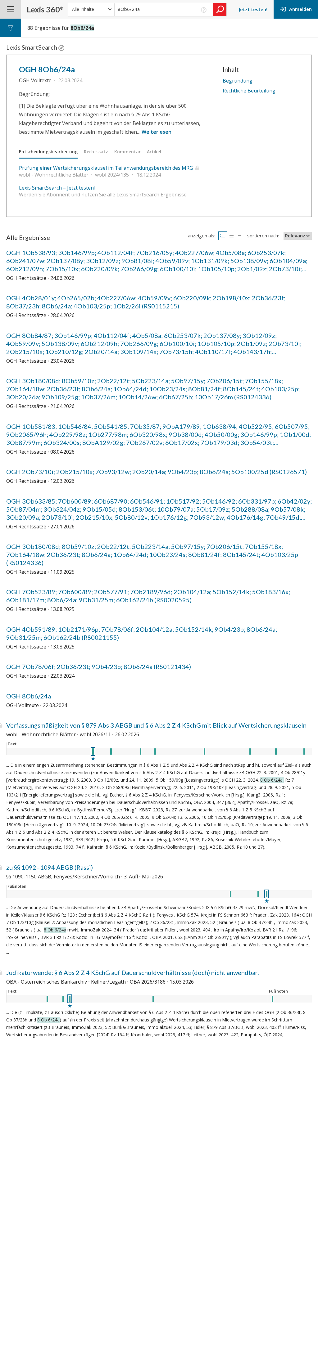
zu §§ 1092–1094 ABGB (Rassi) (49, 867)
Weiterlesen (156, 131)
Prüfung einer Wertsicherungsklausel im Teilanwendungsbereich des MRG (106, 167)
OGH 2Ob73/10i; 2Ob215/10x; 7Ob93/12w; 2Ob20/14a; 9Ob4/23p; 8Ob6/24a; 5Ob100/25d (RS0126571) (156, 471)
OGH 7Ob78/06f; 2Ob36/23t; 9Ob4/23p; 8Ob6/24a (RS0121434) (98, 666)
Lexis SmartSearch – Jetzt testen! (57, 187)
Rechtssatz (96, 152)
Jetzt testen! (253, 9)
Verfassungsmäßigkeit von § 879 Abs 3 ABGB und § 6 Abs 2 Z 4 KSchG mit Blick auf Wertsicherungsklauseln (156, 725)
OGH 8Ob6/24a (47, 69)
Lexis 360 (45, 9)
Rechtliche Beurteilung (249, 90)
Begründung (237, 80)
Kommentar (127, 152)
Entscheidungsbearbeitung (48, 152)
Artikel (154, 152)
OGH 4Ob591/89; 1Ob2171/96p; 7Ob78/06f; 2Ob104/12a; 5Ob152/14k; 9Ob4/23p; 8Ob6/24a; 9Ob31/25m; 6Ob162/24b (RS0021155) (141, 633)
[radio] (222, 235)
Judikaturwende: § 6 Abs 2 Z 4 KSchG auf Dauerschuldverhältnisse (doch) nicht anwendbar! (133, 972)
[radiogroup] (231, 235)
